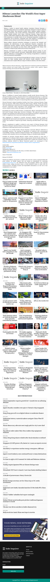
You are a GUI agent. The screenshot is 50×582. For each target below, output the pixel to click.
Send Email (9, 148)
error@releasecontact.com (9, 162)
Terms (27, 549)
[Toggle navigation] (3, 8)
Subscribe (13, 571)
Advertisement (29, 553)
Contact (28, 555)
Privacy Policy (29, 551)
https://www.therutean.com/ (14, 152)
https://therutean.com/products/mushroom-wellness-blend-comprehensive (21, 142)
